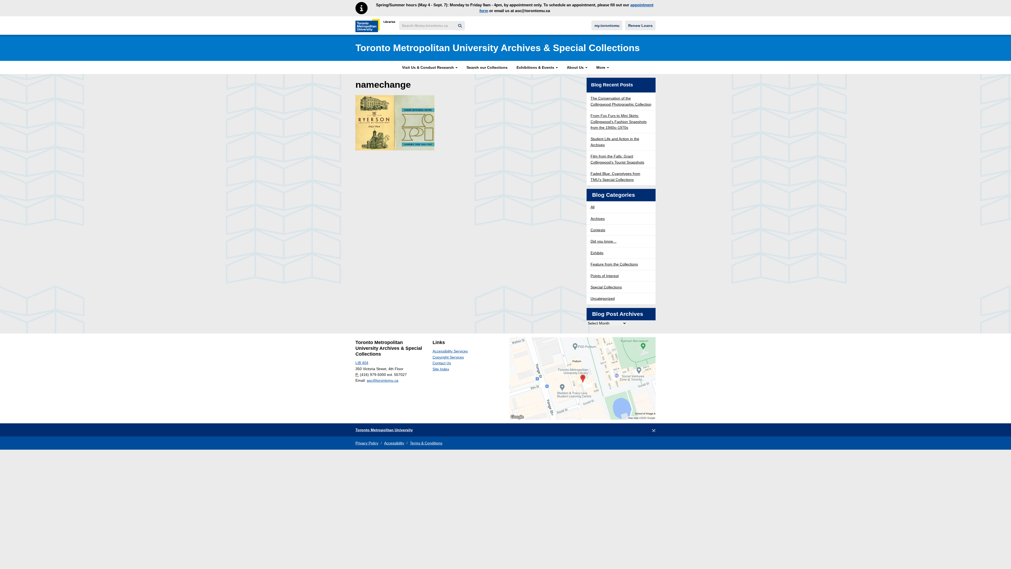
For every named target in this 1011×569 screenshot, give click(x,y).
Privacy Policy (366, 443)
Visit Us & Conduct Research (428, 67)
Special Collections (606, 287)
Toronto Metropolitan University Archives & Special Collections (497, 47)
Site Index (441, 369)
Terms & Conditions (426, 443)
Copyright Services (448, 357)
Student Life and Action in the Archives (615, 142)
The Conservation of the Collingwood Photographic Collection (621, 101)
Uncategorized (603, 298)
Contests (598, 230)
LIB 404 (361, 363)
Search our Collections (487, 67)
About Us (576, 67)
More (601, 67)
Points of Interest (605, 276)
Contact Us (442, 363)
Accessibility (394, 443)
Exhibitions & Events (536, 67)
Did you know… (604, 241)
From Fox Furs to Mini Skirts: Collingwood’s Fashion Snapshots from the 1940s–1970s (619, 122)
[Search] (460, 26)
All (592, 207)
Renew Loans (640, 25)
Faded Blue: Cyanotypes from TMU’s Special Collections (615, 176)
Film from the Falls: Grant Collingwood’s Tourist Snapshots (617, 159)
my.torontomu (607, 25)
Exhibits (597, 253)
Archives (598, 219)
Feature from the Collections (614, 264)
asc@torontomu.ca (382, 380)
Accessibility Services (450, 351)
